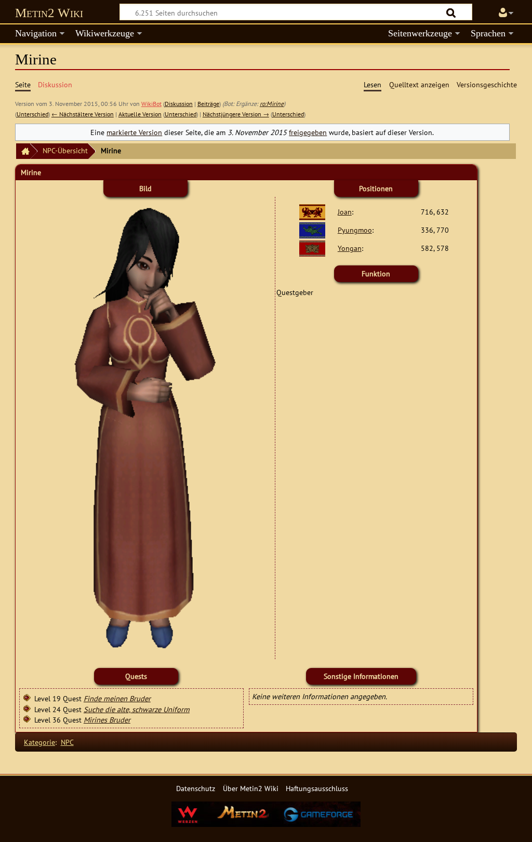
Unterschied (32, 114)
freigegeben (308, 132)
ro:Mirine (272, 104)
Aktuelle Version (140, 114)
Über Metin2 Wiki (250, 788)
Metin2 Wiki (49, 13)
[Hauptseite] (23, 151)
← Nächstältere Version (82, 114)
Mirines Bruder (107, 720)
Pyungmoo (355, 230)
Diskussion (179, 104)
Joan (345, 212)
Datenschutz (195, 788)
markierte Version (134, 132)
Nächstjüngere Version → (236, 114)
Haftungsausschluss (317, 788)
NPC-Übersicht (65, 150)
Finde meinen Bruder (117, 698)
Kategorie (39, 742)
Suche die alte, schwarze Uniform (137, 709)
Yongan (350, 248)
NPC (67, 742)
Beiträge (208, 104)
